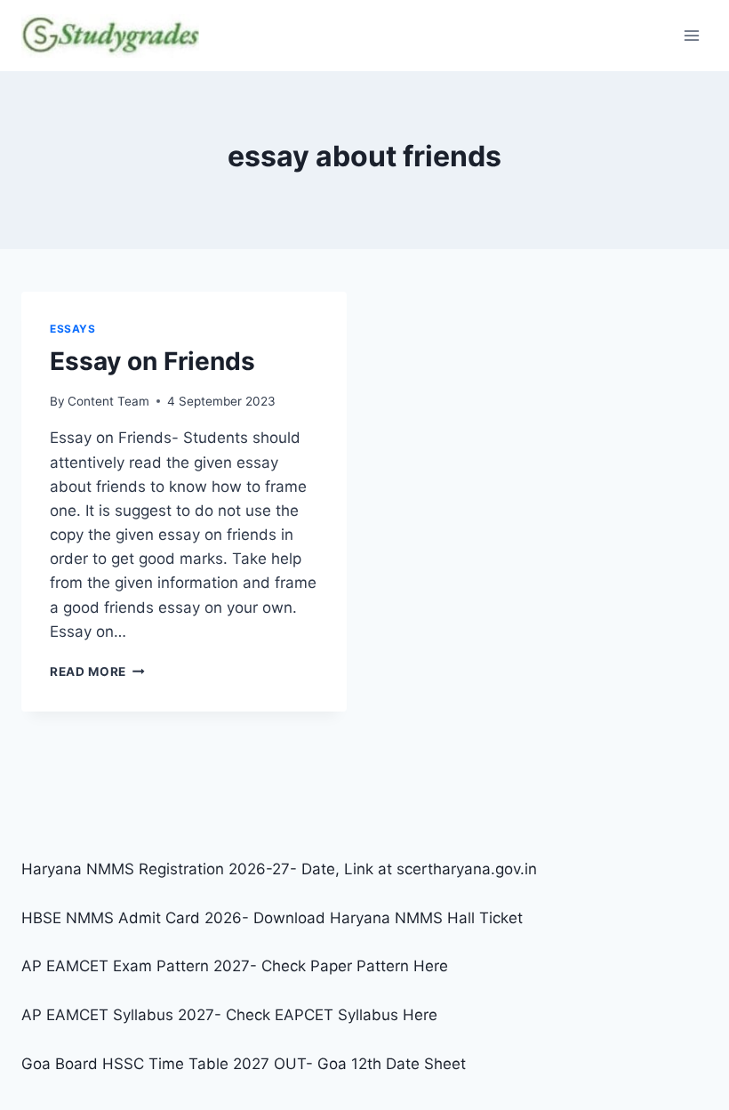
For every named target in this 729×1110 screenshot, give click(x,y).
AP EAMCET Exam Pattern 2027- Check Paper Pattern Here (234, 966)
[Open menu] (691, 35)
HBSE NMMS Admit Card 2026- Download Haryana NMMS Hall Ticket (272, 918)
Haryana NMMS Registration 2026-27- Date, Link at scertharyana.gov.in (279, 869)
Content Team (108, 401)
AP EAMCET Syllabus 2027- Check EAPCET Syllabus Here (229, 1015)
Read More (97, 671)
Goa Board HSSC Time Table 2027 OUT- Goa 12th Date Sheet (243, 1064)
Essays (73, 328)
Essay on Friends (152, 361)
